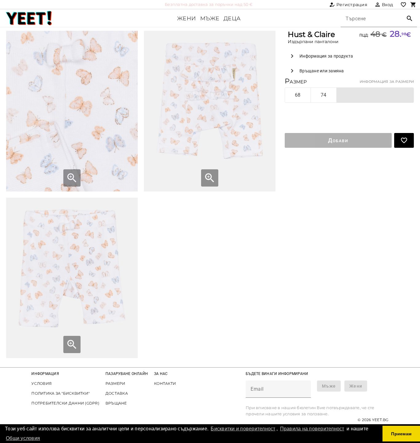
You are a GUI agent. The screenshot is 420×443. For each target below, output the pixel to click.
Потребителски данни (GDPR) (65, 403)
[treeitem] (349, 56)
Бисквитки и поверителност (243, 428)
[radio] (298, 95)
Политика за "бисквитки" (60, 393)
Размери (115, 383)
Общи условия (23, 438)
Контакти (165, 383)
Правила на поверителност (312, 428)
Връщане (116, 403)
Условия (41, 383)
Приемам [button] (401, 433)
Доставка (116, 393)
